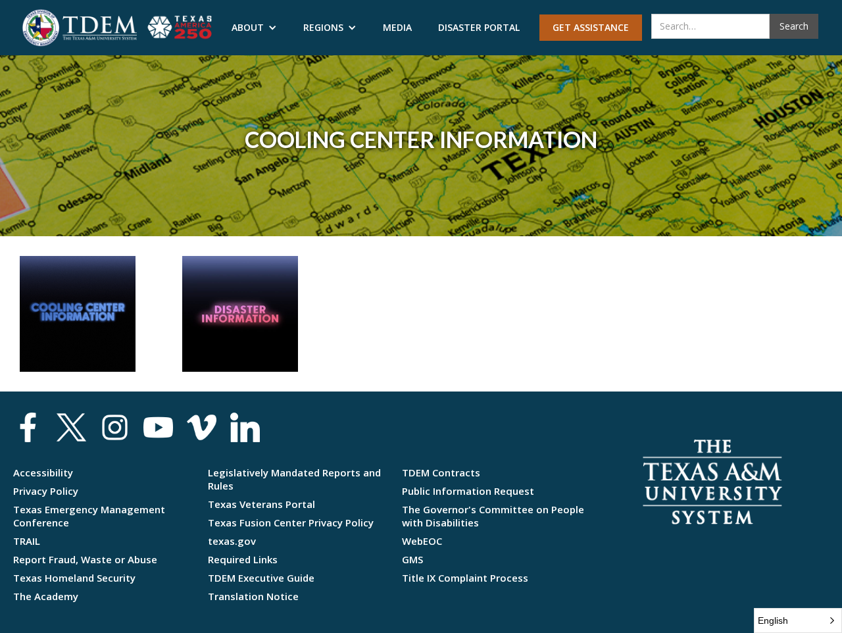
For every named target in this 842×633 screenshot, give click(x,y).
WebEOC (422, 540)
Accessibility (43, 472)
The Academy (45, 596)
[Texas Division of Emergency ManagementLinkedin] (245, 427)
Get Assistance (591, 27)
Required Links (243, 559)
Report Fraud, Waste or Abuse (85, 559)
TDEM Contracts (441, 472)
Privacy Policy (45, 490)
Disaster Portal (479, 27)
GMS (412, 559)
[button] (254, 27)
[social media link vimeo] (201, 427)
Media (397, 27)
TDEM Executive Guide (261, 577)
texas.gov (232, 540)
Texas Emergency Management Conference (89, 516)
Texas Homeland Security (74, 577)
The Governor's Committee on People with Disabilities (493, 516)
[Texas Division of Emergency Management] (79, 28)
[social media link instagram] (115, 427)
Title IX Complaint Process (465, 577)
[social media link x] (71, 427)
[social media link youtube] (158, 427)
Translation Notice (253, 596)
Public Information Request (468, 490)
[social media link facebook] (28, 427)
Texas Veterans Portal (261, 504)
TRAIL (26, 540)
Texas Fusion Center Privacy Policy (291, 522)
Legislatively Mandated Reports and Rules (294, 479)
